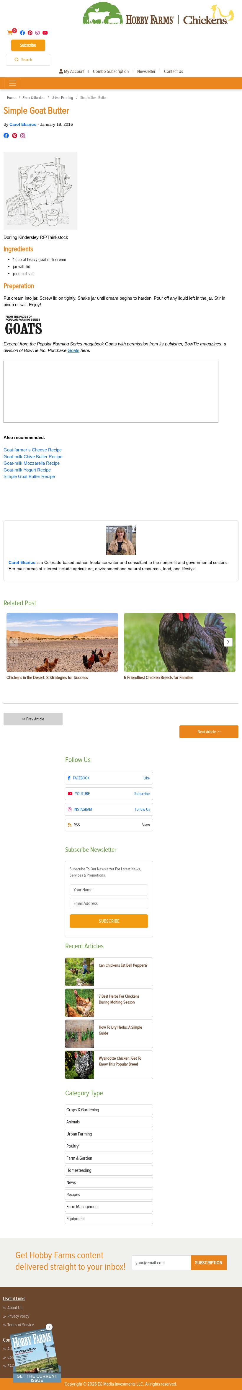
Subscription (208, 1263)
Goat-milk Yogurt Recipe (27, 469)
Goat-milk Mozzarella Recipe (32, 463)
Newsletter (146, 71)
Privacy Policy (18, 1316)
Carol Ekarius (23, 124)
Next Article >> (209, 731)
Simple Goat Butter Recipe (29, 476)
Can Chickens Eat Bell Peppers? (123, 965)
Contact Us (173, 71)
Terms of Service (20, 1324)
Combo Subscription (111, 71)
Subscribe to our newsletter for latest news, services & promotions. (105, 872)
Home (11, 97)
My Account (73, 71)
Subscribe (28, 45)
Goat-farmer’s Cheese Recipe (33, 449)
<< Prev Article (33, 719)
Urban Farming (62, 97)
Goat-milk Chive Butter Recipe (33, 456)
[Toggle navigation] (12, 83)
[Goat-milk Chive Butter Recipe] (4, 494)
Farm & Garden (33, 97)
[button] (228, 642)
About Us (14, 1307)
